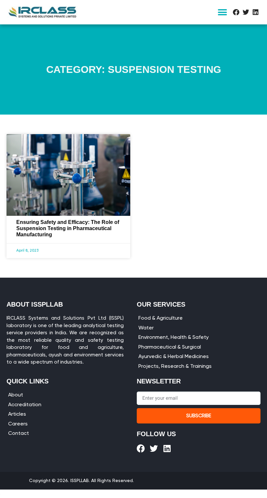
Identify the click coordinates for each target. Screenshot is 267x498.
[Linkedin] (255, 12)
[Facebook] (236, 12)
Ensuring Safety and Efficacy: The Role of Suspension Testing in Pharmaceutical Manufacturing (67, 228)
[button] (222, 12)
